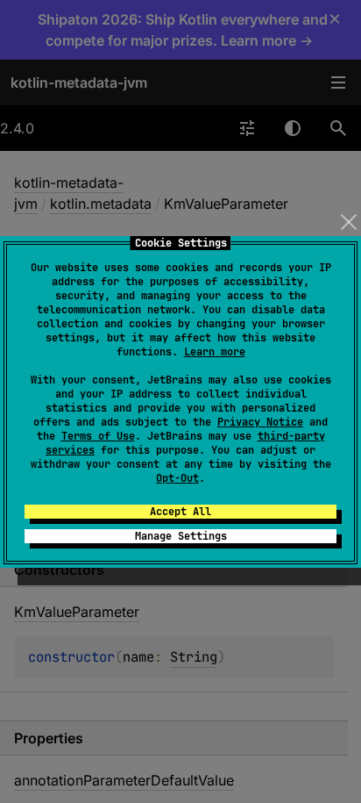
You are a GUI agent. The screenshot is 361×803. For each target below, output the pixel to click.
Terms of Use (98, 436)
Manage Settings (181, 536)
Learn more (214, 352)
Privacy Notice (260, 422)
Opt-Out (177, 478)
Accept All (180, 512)
